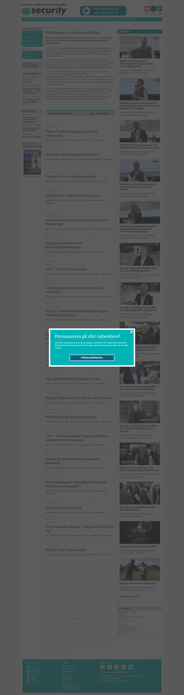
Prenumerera (92, 357)
